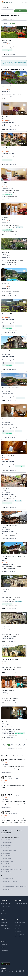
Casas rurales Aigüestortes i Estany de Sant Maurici (14, 886)
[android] (14, 964)
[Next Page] (22, 745)
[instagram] (6, 971)
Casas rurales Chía (5, 855)
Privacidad (17, 925)
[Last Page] (24, 745)
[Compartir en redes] (23, 2)
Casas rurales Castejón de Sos (8, 850)
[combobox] (14, 7)
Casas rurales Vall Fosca (7, 884)
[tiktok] (13, 971)
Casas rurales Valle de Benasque (9, 881)
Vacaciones (4, 925)
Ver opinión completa (6, 772)
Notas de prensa (5, 906)
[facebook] (2, 971)
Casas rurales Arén (5, 866)
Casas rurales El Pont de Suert (8, 840)
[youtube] (16, 971)
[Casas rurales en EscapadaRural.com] (6, 2)
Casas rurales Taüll (5, 848)
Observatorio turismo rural (7, 910)
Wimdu (3, 947)
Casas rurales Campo (6, 871)
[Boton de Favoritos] (24, 28)
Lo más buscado (5, 928)
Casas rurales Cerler (6, 853)
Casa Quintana (4, 764)
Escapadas (4, 922)
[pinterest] (20, 971)
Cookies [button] (17, 928)
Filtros (8, 10)
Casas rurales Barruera (6, 842)
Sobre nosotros (5, 903)
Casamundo (4, 950)
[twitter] (9, 971)
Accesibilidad (18, 931)
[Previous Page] (6, 745)
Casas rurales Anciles (6, 858)
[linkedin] (23, 971)
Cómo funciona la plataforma (19, 935)
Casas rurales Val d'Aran (7, 889)
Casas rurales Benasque (7, 861)
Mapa (21, 10)
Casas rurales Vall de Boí (7, 878)
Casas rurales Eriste (6, 863)
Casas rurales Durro (6, 845)
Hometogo (4, 944)
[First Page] (4, 745)
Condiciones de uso (20, 922)
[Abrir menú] (26, 2)
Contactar (4, 914)
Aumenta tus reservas (21, 903)
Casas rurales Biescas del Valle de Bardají (11, 869)
